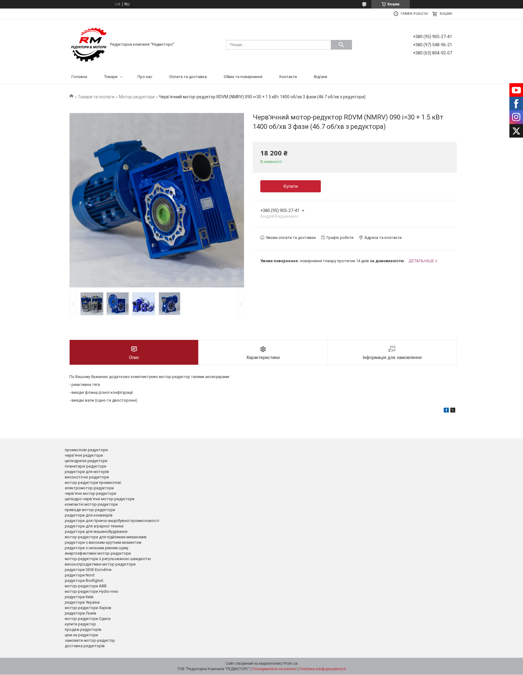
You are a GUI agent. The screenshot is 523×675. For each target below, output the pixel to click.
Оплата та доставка (188, 76)
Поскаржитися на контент (274, 669)
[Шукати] (341, 45)
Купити (291, 186)
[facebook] (446, 411)
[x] (452, 411)
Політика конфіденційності (323, 669)
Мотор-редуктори (137, 96)
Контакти (288, 76)
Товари (110, 76)
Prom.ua (291, 663)
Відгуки (320, 76)
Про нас (144, 76)
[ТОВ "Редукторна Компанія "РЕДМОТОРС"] (89, 44)
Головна (79, 76)
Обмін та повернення (243, 76)
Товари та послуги (96, 96)
